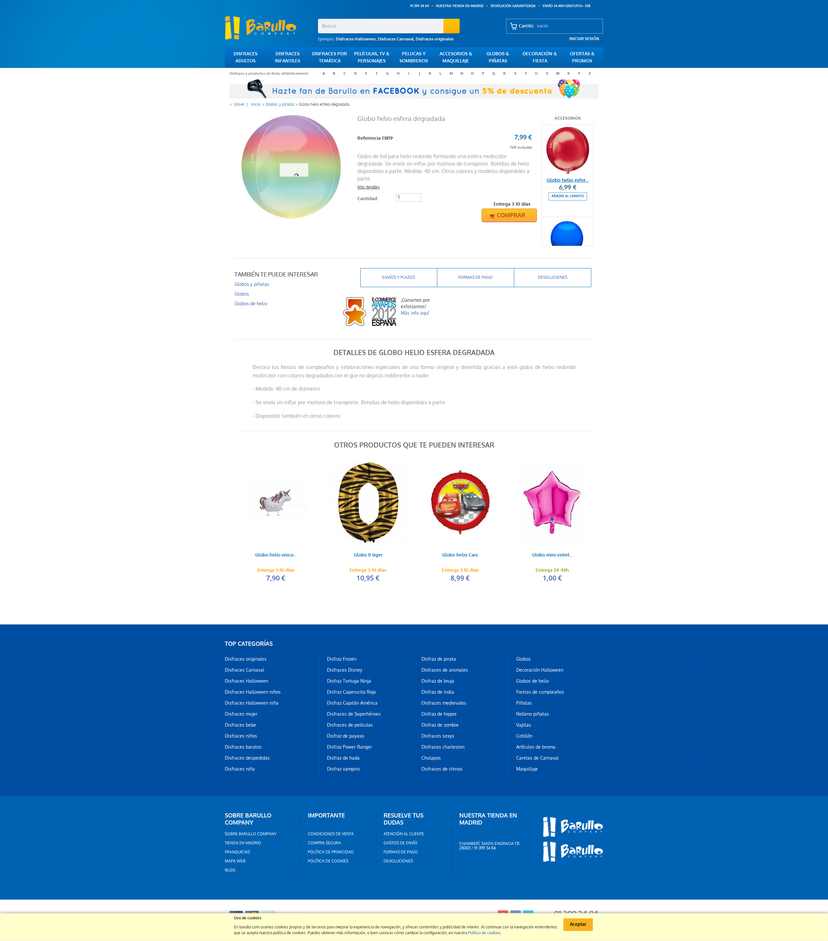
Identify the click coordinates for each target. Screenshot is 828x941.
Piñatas (524, 703)
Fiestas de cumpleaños (540, 692)
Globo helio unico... (275, 555)
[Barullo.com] (269, 28)
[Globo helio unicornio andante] (276, 502)
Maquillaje (527, 769)
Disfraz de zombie (440, 725)
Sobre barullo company (251, 834)
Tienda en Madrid (243, 843)
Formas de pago (475, 277)
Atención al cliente (404, 834)
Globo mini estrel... (552, 555)
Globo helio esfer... (568, 180)
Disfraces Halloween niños (253, 692)
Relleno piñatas (532, 714)
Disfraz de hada (343, 758)
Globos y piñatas (280, 104)
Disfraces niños (241, 736)
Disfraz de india (437, 692)
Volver (239, 104)
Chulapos (431, 758)
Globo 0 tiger (368, 555)
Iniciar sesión (584, 38)
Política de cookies (328, 861)
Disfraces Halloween (356, 39)
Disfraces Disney (344, 670)
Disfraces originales (434, 39)
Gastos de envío (401, 843)
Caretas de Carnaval (537, 758)
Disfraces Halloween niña (251, 703)
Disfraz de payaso (345, 736)
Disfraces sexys (437, 736)
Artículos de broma (535, 747)
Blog (230, 870)
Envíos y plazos (398, 277)
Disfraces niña (240, 769)
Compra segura (324, 843)
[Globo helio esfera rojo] (567, 149)
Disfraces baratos (243, 747)
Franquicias (237, 852)
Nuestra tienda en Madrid (460, 6)
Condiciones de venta (331, 834)
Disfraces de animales (444, 670)
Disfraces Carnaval (396, 39)
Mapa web (235, 861)
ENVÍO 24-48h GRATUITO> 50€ (567, 6)
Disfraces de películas (350, 725)
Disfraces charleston (442, 747)
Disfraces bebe (240, 725)
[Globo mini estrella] (552, 502)
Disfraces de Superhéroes (354, 714)
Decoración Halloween (539, 670)
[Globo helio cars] (460, 502)
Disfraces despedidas (247, 758)
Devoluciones (552, 277)
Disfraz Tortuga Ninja (349, 681)
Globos (241, 294)
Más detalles (368, 187)
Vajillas (523, 725)
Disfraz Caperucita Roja (351, 692)
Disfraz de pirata (438, 659)
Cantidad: (367, 199)
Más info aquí (415, 313)
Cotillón (524, 736)
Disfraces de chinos (442, 769)
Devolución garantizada (513, 6)
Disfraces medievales (443, 703)
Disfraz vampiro (343, 769)
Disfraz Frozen (341, 659)
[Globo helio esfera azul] (567, 241)
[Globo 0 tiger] (368, 502)
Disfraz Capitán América (352, 703)
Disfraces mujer (241, 714)
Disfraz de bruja (437, 681)
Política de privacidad (331, 852)
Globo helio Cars (460, 555)
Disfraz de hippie (439, 714)
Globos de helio (250, 303)
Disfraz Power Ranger (349, 747)
